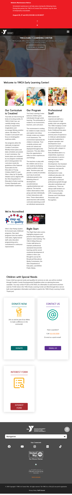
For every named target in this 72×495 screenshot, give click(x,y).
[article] (36, 14)
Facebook (9, 446)
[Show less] (37, 21)
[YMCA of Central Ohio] (7, 32)
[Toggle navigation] (68, 31)
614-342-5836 (54, 333)
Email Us (53, 348)
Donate (19, 348)
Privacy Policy (33, 490)
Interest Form (36, 47)
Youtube (22, 446)
